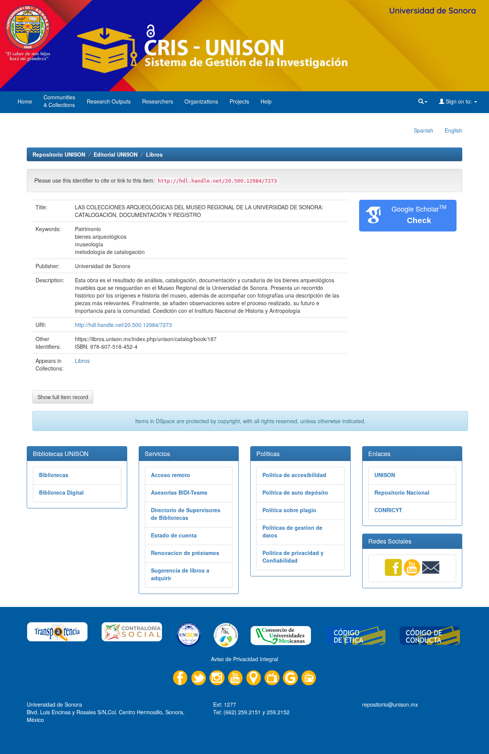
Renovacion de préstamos (185, 553)
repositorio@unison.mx (390, 704)
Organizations (201, 101)
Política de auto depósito (295, 492)
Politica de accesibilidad (294, 475)
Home (25, 101)
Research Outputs (109, 101)
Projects (239, 101)
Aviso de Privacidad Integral (244, 659)
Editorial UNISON (116, 154)
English (453, 130)
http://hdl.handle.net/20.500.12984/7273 (123, 324)
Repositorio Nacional (401, 492)
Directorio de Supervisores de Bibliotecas (185, 513)
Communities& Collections (59, 100)
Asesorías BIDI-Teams (179, 492)
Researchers (157, 101)
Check (419, 220)
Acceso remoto (170, 475)
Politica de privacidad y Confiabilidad (293, 556)
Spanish (423, 130)
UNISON (384, 475)
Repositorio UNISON (58, 154)
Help (266, 101)
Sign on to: (458, 101)
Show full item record (62, 397)
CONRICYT (388, 510)
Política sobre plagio (289, 510)
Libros (154, 154)
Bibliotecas (53, 475)
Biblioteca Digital (61, 492)
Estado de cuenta (174, 535)
